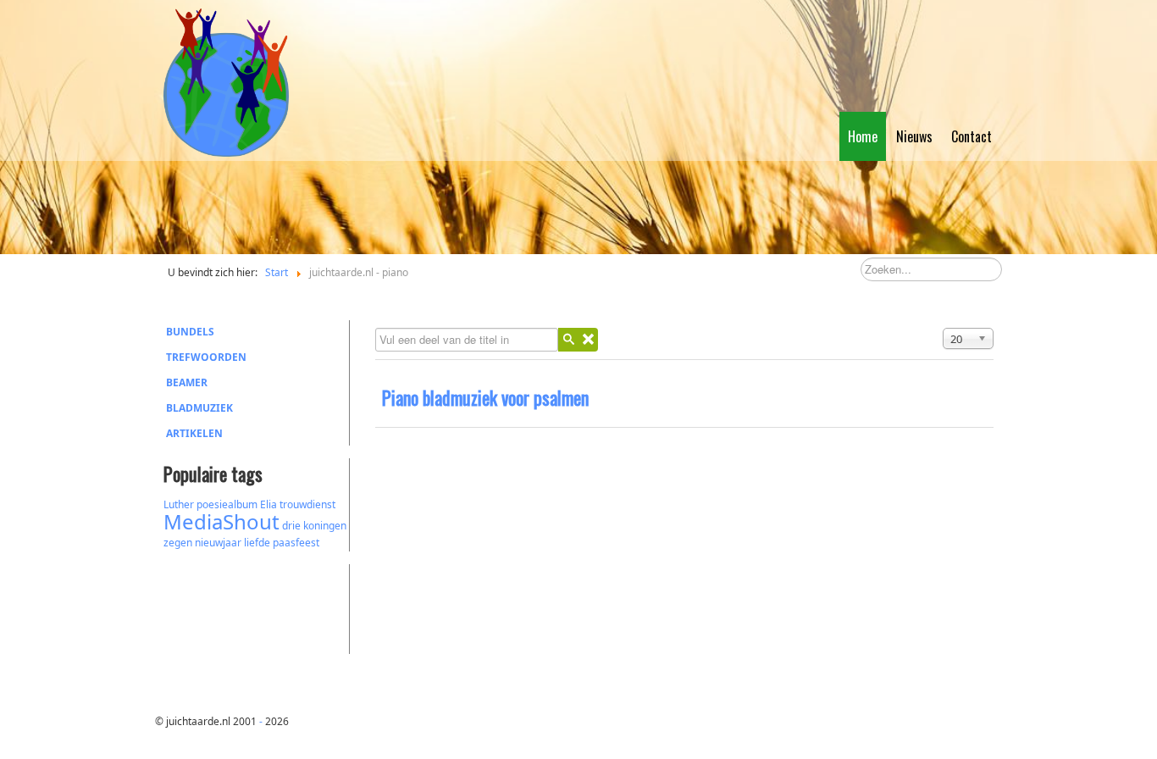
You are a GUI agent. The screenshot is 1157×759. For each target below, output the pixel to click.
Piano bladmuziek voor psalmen (485, 397)
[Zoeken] (568, 340)
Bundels (190, 331)
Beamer (187, 382)
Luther (178, 504)
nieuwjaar (218, 542)
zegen (177, 542)
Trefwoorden (206, 357)
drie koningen (314, 525)
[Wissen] (588, 340)
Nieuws (914, 136)
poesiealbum (227, 504)
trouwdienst (307, 504)
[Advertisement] (256, 606)
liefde (257, 542)
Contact (971, 136)
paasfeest (296, 542)
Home (862, 136)
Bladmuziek (199, 408)
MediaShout (221, 521)
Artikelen (194, 433)
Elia (268, 504)
